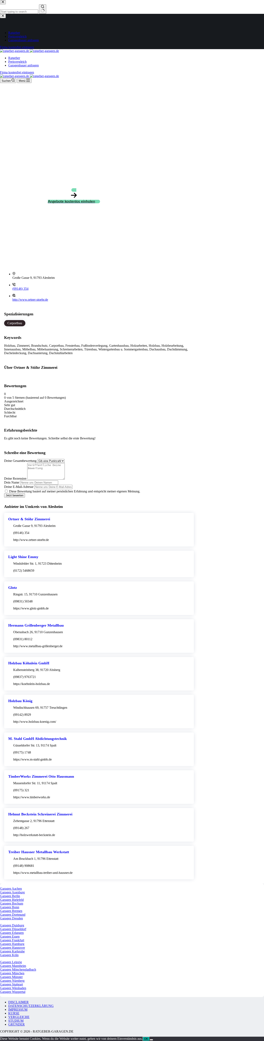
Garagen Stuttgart (11, 984)
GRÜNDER (16, 1024)
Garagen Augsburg (12, 892)
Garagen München (12, 973)
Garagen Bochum (11, 903)
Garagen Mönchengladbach (18, 969)
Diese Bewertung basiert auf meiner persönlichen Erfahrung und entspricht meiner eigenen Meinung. (74, 491)
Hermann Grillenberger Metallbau (36, 625)
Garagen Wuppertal (12, 992)
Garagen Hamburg (12, 944)
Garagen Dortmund (12, 914)
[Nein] (151, 1039)
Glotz (12, 588)
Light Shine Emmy (23, 557)
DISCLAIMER (18, 1002)
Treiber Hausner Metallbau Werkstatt (38, 852)
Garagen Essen (10, 936)
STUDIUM (16, 1020)
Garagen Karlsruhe (12, 951)
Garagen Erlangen (12, 933)
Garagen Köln (9, 955)
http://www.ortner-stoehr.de (30, 299)
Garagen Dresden (11, 918)
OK (146, 1038)
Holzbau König (20, 701)
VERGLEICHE (18, 1017)
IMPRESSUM (17, 1009)
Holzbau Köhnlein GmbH (28, 663)
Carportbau (14, 323)
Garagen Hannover (12, 947)
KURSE (13, 1013)
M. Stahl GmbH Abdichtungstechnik (37, 739)
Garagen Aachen (11, 888)
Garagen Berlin (10, 896)
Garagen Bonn (9, 907)
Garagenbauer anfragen (23, 65)
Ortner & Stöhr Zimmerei (29, 519)
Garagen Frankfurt (12, 940)
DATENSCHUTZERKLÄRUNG (31, 1006)
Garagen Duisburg (12, 925)
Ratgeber (14, 58)
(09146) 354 (20, 288)
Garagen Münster (11, 977)
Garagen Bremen (11, 911)
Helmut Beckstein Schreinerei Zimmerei (40, 814)
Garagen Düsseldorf (13, 929)
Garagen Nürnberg (12, 980)
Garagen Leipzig (11, 962)
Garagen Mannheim (13, 966)
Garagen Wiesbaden (13, 988)
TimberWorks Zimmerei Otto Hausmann (41, 776)
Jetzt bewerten (14, 495)
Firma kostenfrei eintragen (17, 72)
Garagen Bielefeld (12, 899)
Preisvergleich (17, 61)
